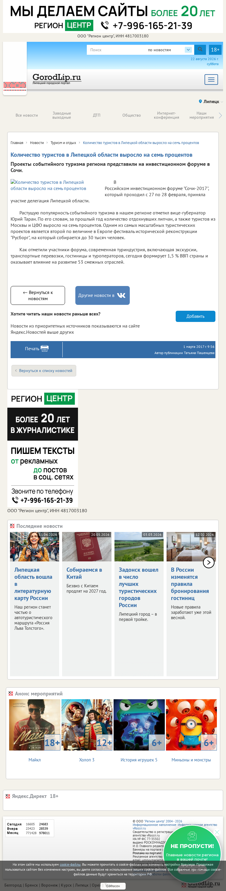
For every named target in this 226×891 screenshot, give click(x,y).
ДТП (96, 115)
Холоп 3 (95, 749)
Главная (17, 142)
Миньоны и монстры (193, 749)
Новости (37, 142)
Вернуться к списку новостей (45, 370)
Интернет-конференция (166, 115)
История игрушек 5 (141, 749)
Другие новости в (96, 295)
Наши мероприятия (202, 115)
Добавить (196, 316)
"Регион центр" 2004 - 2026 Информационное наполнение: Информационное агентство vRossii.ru (175, 824)
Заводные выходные (61, 115)
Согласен (113, 886)
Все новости (27, 115)
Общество (131, 115)
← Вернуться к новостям (38, 295)
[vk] (122, 296)
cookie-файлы (70, 864)
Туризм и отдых (63, 142)
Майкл (44, 749)
